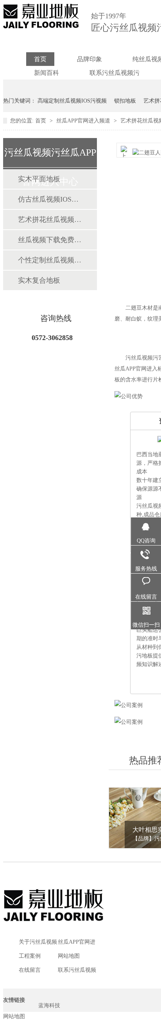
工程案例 (30, 956)
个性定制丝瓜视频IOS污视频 (49, 260)
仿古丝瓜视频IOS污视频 (49, 199)
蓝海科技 (49, 1005)
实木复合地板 (39, 280)
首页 (40, 59)
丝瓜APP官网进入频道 (84, 121)
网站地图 (69, 956)
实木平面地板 (39, 179)
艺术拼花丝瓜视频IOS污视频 (49, 219)
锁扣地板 (125, 101)
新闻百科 (46, 72)
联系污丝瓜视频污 (114, 72)
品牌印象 (89, 59)
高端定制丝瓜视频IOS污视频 (72, 101)
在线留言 (30, 970)
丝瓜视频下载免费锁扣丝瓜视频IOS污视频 (49, 240)
